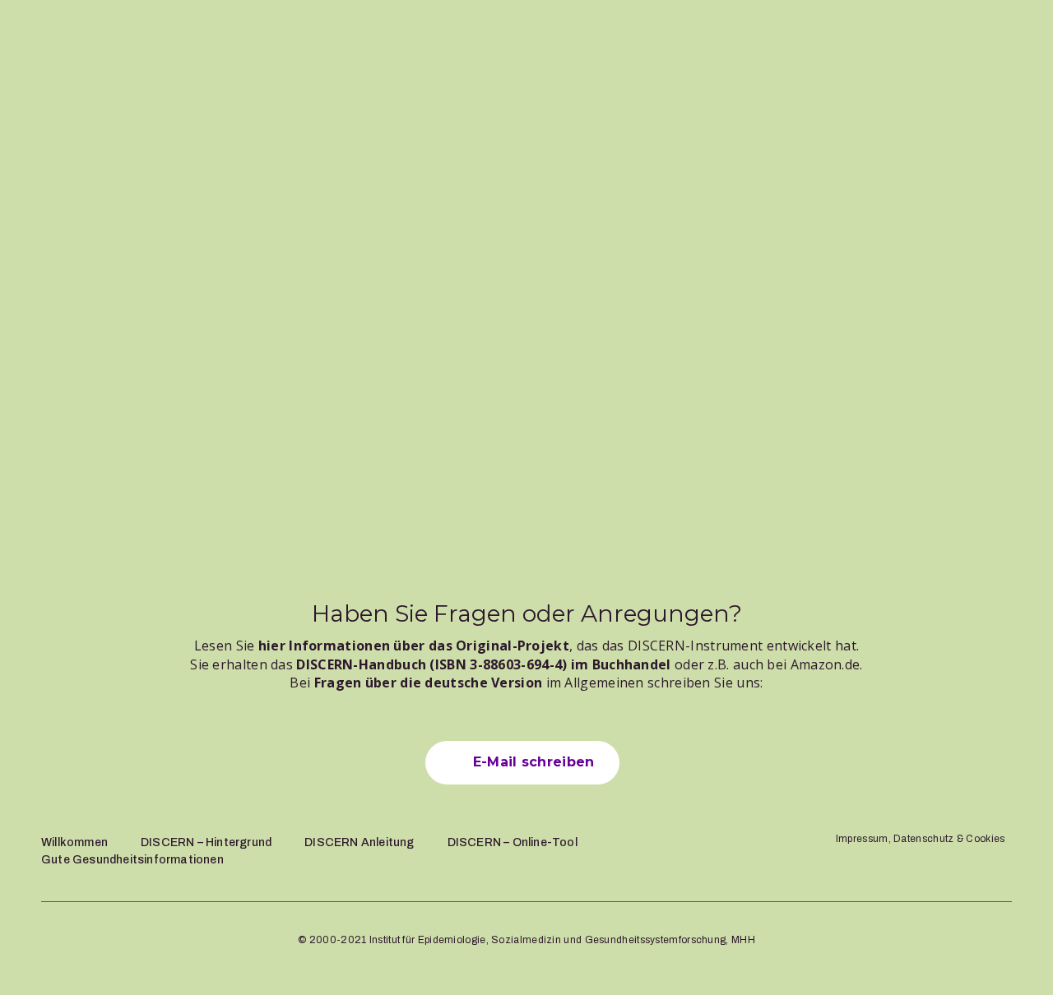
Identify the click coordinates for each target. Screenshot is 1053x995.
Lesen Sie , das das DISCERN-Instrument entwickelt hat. (526, 645)
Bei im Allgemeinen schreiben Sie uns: (526, 682)
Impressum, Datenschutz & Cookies (920, 839)
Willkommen (74, 842)
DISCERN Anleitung (359, 842)
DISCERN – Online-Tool (513, 842)
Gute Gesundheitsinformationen (132, 860)
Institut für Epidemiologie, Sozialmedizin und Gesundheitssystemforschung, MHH (562, 940)
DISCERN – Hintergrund (206, 842)
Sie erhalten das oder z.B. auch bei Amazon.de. (526, 664)
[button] (522, 762)
